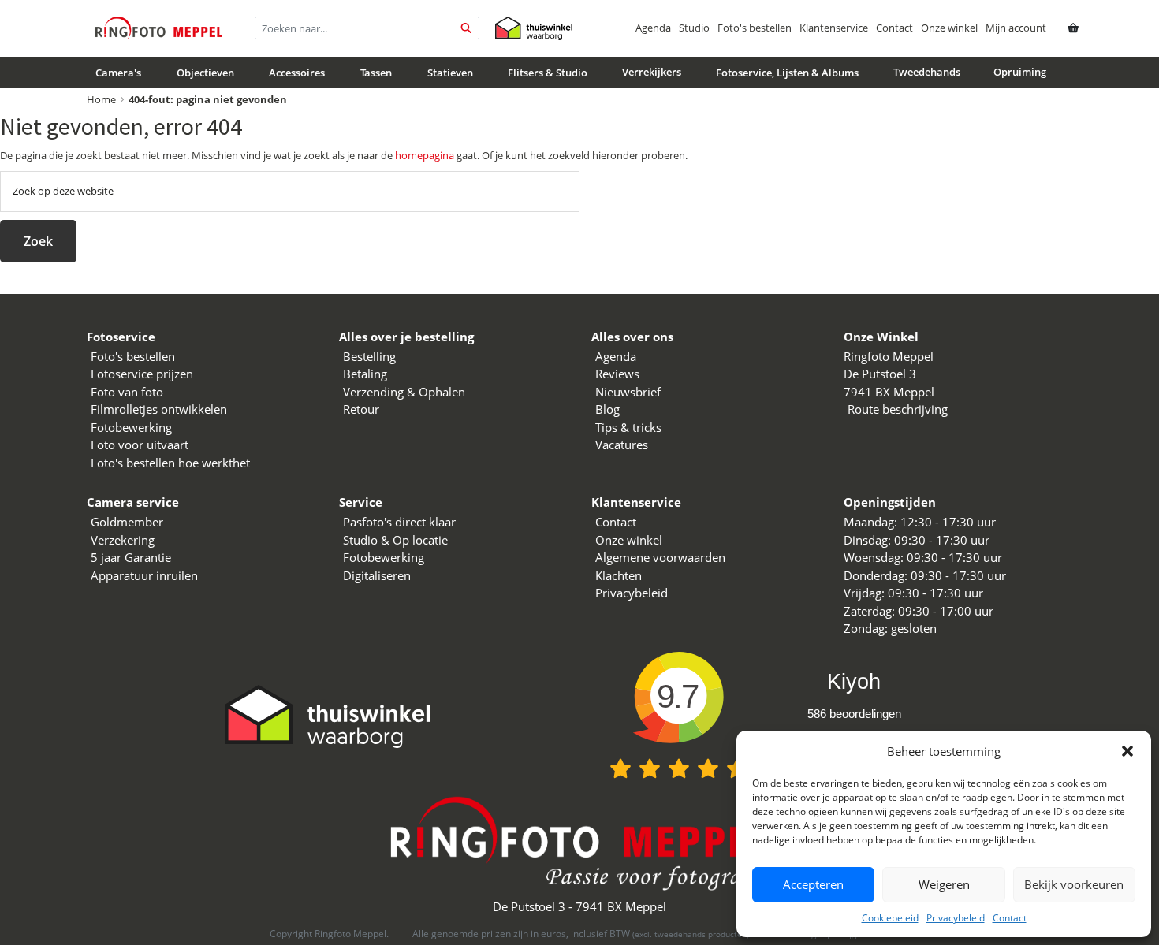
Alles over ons (632, 336)
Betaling (365, 373)
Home (101, 99)
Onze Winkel (881, 336)
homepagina (424, 155)
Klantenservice (833, 27)
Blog (607, 409)
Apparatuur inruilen (144, 575)
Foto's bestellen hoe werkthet (170, 463)
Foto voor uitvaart (139, 444)
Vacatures (621, 444)
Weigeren (944, 884)
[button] (1127, 751)
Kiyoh (854, 682)
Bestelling (369, 356)
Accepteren (813, 884)
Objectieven (205, 72)
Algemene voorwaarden (660, 557)
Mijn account (1016, 27)
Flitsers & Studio (547, 72)
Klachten (618, 575)
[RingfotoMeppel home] (159, 28)
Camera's (118, 72)
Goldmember (127, 522)
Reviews (617, 373)
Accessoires (297, 72)
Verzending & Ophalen (404, 392)
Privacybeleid (955, 918)
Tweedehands (926, 72)
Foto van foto (127, 392)
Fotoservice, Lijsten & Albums (787, 72)
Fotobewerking (131, 427)
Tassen (376, 72)
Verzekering (123, 540)
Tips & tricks (628, 427)
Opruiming (1019, 72)
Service (360, 502)
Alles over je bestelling (406, 336)
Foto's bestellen (754, 27)
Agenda (653, 27)
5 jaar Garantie (131, 557)
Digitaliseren (377, 575)
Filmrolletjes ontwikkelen (159, 409)
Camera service (133, 502)
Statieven (450, 72)
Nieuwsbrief (628, 392)
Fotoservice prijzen (142, 373)
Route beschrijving (898, 409)
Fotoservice (121, 336)
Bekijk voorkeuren (1074, 884)
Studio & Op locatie (395, 540)
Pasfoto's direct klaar (399, 522)
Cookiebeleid (890, 918)
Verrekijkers (651, 72)
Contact (1010, 918)
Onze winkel (949, 27)
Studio (694, 27)
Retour (361, 409)
